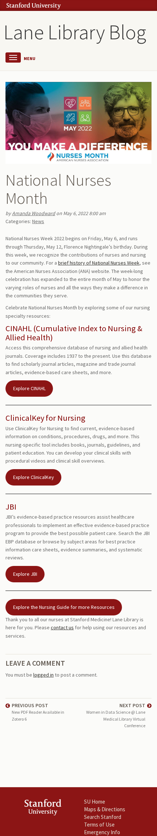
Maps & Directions (104, 809)
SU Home (94, 801)
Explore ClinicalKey (33, 477)
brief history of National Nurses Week (98, 262)
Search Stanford (102, 816)
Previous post (38, 711)
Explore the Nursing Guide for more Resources (64, 607)
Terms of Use (99, 824)
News (38, 221)
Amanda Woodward (33, 213)
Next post (115, 715)
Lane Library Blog (75, 32)
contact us (62, 627)
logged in (43, 674)
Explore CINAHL (29, 388)
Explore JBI (25, 574)
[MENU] (13, 57)
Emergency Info (102, 832)
